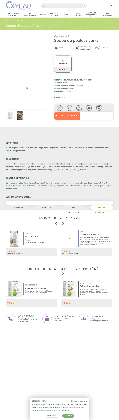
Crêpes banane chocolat (92, 286)
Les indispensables (30, 14)
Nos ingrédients (107, 14)
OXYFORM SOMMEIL (90, 235)
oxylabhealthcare (20, 21)
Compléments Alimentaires (13, 14)
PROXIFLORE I (32, 237)
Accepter (68, 416)
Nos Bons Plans (66, 14)
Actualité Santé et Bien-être (91, 14)
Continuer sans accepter (79, 401)
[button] (63, 273)
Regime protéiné (77, 14)
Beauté (43, 14)
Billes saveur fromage (35, 288)
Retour (10, 21)
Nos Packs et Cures (54, 14)
